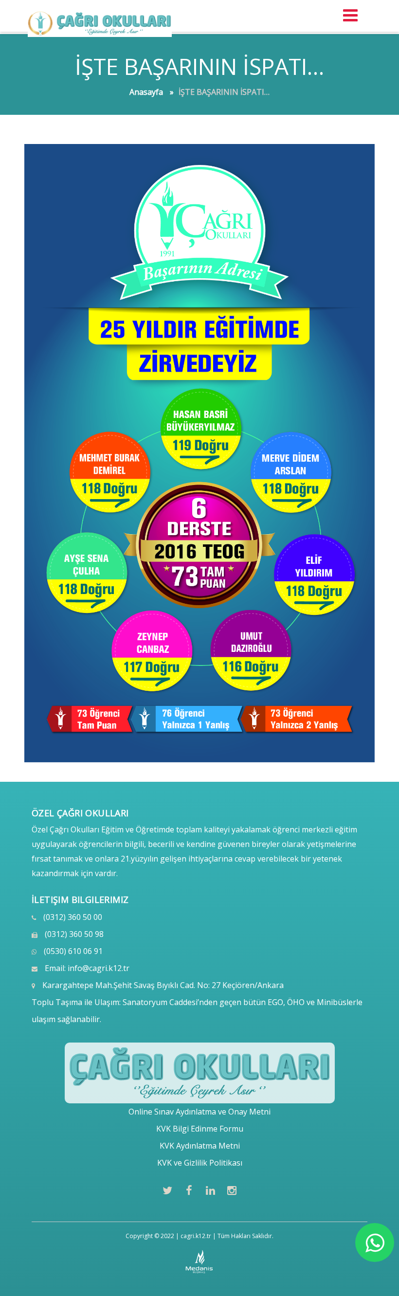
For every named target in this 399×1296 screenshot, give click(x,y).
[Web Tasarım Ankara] (199, 1262)
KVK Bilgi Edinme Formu (199, 1128)
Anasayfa (146, 92)
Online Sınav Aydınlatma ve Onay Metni (199, 1111)
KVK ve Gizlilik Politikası (199, 1162)
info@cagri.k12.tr (98, 968)
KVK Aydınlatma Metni (200, 1145)
